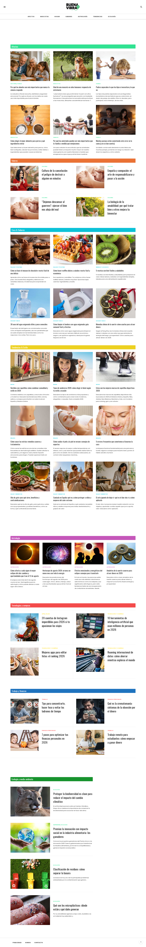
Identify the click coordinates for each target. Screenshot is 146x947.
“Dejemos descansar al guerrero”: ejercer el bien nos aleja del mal (54, 206)
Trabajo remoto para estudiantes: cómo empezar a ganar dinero (121, 738)
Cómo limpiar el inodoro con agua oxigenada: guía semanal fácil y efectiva (71, 325)
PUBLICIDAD (17, 943)
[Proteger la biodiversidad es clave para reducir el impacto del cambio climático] (30, 801)
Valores (15, 160)
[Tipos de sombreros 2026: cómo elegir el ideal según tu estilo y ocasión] (73, 367)
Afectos (31, 17)
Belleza (12, 438)
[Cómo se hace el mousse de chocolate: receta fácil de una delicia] (30, 249)
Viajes (48, 614)
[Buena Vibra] (73, 7)
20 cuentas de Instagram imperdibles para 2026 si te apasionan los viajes (56, 622)
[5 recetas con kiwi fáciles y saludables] (116, 249)
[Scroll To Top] (141, 942)
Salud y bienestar (16, 494)
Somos (28, 943)
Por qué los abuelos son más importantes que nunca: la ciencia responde (29, 88)
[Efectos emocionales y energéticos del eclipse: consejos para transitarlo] (89, 553)
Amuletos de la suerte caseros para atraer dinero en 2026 (119, 572)
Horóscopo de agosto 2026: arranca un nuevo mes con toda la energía (56, 572)
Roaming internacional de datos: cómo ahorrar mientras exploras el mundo (121, 656)
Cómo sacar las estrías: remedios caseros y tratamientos (25, 443)
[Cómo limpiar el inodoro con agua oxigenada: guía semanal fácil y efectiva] (73, 303)
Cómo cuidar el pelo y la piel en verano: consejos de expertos (71, 443)
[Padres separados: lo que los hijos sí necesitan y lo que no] (116, 66)
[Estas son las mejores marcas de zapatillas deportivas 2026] (116, 367)
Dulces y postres (16, 267)
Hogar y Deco (15, 320)
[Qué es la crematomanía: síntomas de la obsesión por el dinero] (90, 711)
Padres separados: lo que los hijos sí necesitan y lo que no (115, 88)
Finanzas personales (114, 699)
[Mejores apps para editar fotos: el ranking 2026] (24, 662)
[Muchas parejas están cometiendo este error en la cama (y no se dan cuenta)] (116, 120)
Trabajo (45, 699)
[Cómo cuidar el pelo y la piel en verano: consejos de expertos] (73, 420)
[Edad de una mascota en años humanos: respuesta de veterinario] (73, 66)
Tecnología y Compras (115, 614)
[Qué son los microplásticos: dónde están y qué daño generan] (30, 910)
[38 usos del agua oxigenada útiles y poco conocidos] (30, 303)
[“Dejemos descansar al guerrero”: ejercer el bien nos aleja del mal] (24, 208)
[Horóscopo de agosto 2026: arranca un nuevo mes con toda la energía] (57, 553)
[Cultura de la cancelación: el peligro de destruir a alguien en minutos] (24, 178)
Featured (13, 83)
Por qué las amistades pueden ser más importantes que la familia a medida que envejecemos (73, 142)
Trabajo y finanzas (19, 691)
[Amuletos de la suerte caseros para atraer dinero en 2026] (121, 553)
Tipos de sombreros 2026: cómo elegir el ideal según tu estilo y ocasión (72, 389)
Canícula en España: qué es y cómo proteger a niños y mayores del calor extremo (72, 499)
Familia (19, 83)
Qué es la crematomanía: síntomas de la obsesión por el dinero (121, 707)
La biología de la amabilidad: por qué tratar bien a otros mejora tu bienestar (121, 207)
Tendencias (97, 17)
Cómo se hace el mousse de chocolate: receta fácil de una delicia (29, 272)
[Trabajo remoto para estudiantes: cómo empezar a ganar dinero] (90, 742)
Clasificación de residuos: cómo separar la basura (69, 871)
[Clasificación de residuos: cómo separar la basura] (30, 874)
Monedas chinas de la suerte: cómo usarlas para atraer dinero (115, 325)
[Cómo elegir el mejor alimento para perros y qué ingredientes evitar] (30, 120)
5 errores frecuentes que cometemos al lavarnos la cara (114, 443)
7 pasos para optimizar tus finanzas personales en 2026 (55, 738)
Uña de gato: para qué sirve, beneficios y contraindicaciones (24, 499)
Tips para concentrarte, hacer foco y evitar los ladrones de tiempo (53, 707)
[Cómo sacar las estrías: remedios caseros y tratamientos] (30, 420)
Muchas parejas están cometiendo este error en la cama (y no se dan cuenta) (114, 142)
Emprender (56, 824)
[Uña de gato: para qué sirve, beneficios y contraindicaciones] (30, 476)
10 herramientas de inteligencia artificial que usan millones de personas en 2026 (121, 624)
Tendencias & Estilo (20, 347)
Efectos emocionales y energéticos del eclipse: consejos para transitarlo (88, 572)
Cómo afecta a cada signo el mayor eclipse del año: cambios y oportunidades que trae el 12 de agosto (24, 573)
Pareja (98, 137)
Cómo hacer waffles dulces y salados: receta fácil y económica (71, 272)
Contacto (38, 943)
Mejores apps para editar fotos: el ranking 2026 (54, 654)
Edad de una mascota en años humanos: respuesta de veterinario (72, 88)
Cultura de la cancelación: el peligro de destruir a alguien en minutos (55, 174)
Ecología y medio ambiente (22, 779)
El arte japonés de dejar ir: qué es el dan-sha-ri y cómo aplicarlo (115, 499)
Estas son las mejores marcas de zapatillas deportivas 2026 (115, 389)
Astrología (82, 17)
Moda (12, 384)
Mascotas (44, 17)
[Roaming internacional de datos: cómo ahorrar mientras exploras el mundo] (90, 660)
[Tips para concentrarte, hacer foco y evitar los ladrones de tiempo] (24, 711)
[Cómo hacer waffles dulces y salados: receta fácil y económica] (73, 249)
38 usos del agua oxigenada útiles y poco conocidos (28, 324)
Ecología (112, 17)
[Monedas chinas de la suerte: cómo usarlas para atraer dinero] (116, 303)
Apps (43, 614)
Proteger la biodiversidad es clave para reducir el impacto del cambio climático (72, 798)
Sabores (69, 17)
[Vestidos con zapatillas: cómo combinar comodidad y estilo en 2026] (30, 367)
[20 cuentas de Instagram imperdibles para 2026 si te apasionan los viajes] (24, 627)
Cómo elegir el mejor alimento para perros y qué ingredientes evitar (27, 142)
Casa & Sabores (18, 230)
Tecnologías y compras (21, 605)
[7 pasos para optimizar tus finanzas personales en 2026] (24, 740)
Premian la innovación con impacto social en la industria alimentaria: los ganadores (71, 833)
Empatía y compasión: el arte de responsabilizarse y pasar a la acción (121, 174)
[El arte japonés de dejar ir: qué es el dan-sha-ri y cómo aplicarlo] (116, 476)
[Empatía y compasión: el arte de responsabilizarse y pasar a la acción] (90, 177)
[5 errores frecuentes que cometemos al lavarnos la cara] (116, 420)
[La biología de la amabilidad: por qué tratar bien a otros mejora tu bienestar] (90, 207)
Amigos (55, 137)
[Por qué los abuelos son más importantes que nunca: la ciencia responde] (30, 66)
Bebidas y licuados (102, 267)
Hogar (57, 17)
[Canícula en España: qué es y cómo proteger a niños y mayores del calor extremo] (73, 476)
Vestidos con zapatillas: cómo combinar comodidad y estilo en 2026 (29, 389)
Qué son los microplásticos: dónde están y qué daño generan (70, 907)
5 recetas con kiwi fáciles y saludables (110, 270)
